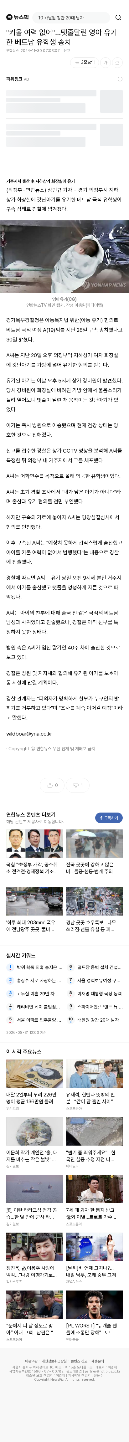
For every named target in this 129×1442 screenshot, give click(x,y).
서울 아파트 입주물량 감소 (40, 1020)
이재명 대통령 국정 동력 (99, 994)
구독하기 (109, 818)
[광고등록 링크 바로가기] (120, 79)
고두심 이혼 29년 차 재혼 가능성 (40, 994)
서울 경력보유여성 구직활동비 (100, 980)
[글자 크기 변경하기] (105, 62)
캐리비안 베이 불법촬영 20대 (40, 1007)
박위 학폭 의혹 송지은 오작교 (40, 967)
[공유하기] (117, 62)
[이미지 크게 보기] (119, 229)
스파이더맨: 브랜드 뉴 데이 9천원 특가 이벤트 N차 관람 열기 (100, 1007)
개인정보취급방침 (54, 1361)
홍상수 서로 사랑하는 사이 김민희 (40, 980)
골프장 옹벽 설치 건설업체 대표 (100, 967)
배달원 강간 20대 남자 (98, 1020)
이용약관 (31, 1361)
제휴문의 (97, 1361)
